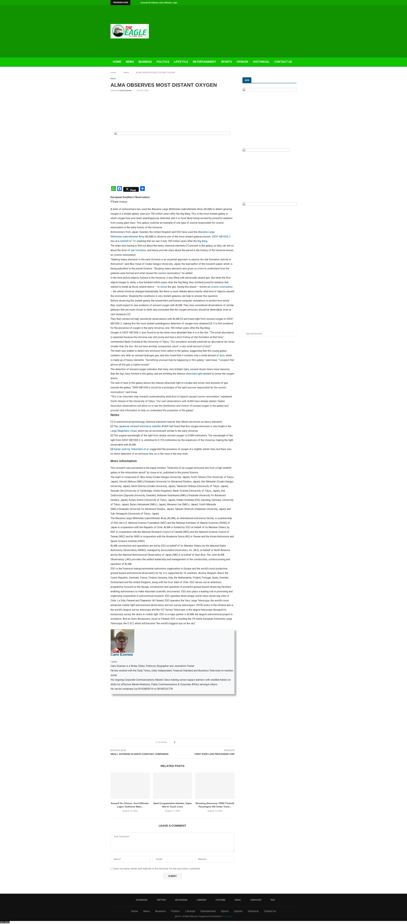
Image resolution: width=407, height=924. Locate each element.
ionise (163, 286)
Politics (163, 61)
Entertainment (204, 61)
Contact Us (283, 61)
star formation (138, 250)
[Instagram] (277, 2)
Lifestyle (181, 61)
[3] (181, 318)
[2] (129, 314)
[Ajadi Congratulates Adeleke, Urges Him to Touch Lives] (172, 786)
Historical (261, 61)
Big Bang (202, 241)
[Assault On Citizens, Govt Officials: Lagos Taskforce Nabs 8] (130, 786)
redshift (124, 241)
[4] (210, 323)
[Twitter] (274, 2)
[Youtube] (285, 2)
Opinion (242, 61)
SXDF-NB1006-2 (221, 236)
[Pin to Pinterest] (186, 742)
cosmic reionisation (222, 286)
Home (117, 61)
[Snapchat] (292, 2)
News (130, 61)
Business (145, 61)
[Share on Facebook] (180, 742)
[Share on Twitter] (183, 742)
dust (222, 355)
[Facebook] (270, 2)
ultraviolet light (194, 373)
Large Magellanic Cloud (123, 430)
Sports (226, 61)
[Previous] (133, 2)
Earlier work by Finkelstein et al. (131, 449)
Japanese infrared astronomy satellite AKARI (143, 426)
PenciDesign (227, 916)
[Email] (288, 2)
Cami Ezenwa (125, 90)
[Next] (137, 2)
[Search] (295, 71)
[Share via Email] (189, 742)
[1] (187, 245)
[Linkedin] (281, 2)
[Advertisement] (235, 31)
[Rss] (296, 2)
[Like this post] (177, 742)
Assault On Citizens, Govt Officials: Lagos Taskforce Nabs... (167, 3)
